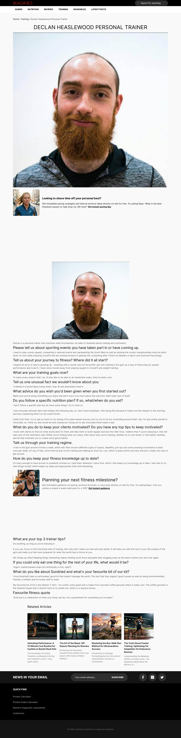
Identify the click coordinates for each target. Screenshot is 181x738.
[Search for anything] (151, 3)
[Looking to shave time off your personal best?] (26, 202)
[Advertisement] (90, 236)
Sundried (78, 729)
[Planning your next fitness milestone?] (26, 483)
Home (16, 19)
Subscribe (118, 677)
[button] (20, 9)
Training (25, 19)
